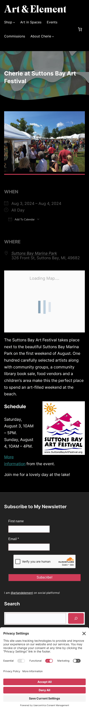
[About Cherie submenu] (53, 36)
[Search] (76, 618)
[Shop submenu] (14, 22)
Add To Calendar (24, 219)
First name (16, 521)
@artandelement (22, 592)
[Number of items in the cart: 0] (80, 29)
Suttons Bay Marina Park (34, 253)
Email (13, 539)
